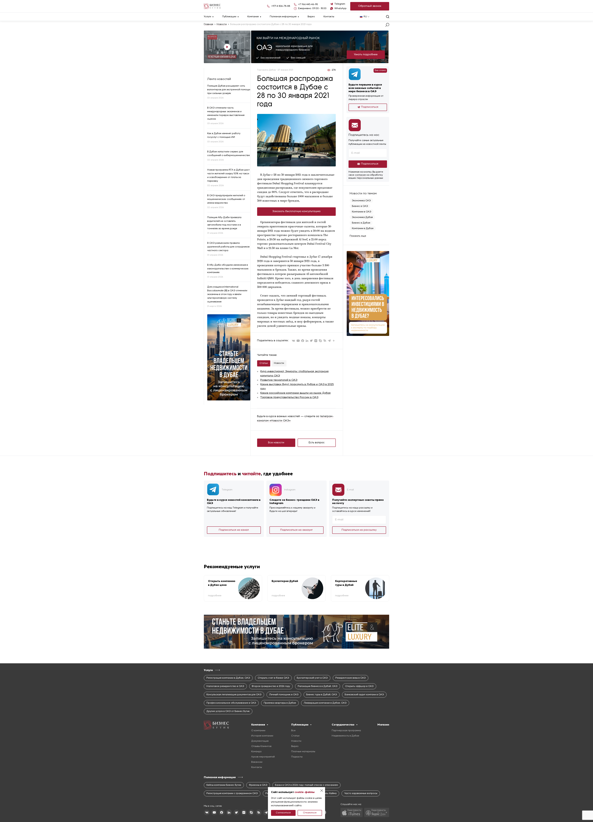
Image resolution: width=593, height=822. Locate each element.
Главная (208, 24)
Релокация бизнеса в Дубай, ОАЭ (317, 686)
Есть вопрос (317, 442)
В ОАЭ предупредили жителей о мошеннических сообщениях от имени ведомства (226, 199)
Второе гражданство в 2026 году (271, 686)
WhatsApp (340, 8)
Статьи (264, 363)
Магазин (383, 724)
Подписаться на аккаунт (296, 530)
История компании (262, 736)
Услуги (207, 17)
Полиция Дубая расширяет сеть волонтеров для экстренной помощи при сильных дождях (228, 89)
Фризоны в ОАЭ (258, 785)
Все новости (276, 442)
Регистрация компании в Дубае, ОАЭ (228, 678)
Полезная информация (283, 17)
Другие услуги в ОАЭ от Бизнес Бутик (228, 711)
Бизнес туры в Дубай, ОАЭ (321, 695)
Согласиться (283, 813)
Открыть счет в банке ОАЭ (273, 678)
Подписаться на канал (234, 530)
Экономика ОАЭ (361, 201)
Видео (311, 17)
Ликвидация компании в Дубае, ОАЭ (325, 703)
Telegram (339, 4)
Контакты (329, 17)
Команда (256, 752)
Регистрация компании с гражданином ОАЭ (232, 793)
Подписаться (369, 107)
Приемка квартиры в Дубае (280, 703)
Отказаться (309, 813)
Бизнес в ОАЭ (360, 206)
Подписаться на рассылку (359, 530)
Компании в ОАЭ (361, 212)
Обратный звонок (369, 6)
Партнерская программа (346, 731)
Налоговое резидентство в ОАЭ (225, 686)
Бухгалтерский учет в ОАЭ (312, 678)
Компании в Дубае (363, 228)
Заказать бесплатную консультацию (296, 211)
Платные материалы (303, 752)
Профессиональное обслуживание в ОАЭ (231, 703)
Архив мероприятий (263, 757)
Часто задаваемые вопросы (360, 793)
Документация (260, 741)
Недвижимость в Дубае (345, 736)
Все (293, 731)
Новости (222, 24)
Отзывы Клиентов (261, 746)
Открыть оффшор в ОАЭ (359, 686)
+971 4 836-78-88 (280, 6)
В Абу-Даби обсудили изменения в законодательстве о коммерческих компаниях (228, 269)
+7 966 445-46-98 (308, 4)
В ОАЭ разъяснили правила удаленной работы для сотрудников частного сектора (228, 247)
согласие (360, 175)
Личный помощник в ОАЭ (284, 695)
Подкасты (297, 757)
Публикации (229, 17)
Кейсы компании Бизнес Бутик (223, 785)
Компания (253, 17)
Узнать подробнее (366, 54)
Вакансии (256, 762)
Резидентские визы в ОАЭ (350, 678)
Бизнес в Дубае (361, 223)
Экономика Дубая (362, 217)
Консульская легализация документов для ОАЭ (233, 695)
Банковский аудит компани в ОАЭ (364, 695)
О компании (258, 731)
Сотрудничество (343, 724)
